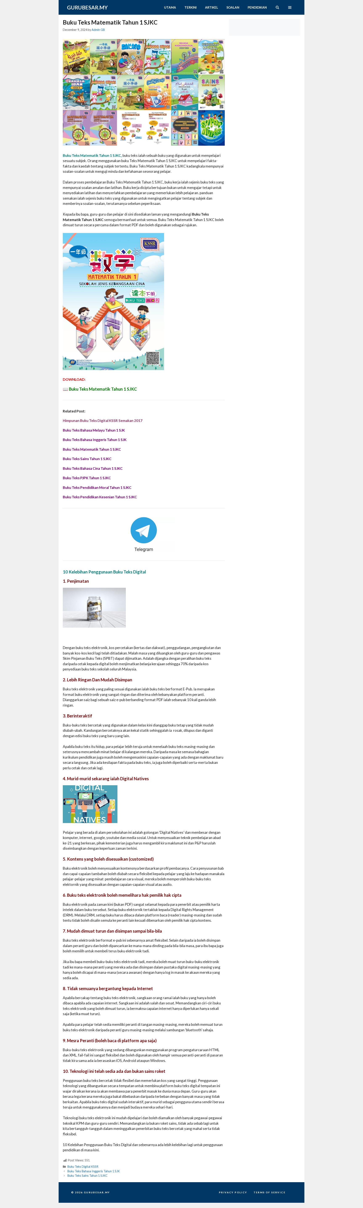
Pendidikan (257, 7)
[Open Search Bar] (277, 7)
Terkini (190, 7)
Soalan (232, 7)
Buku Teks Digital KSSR (82, 1166)
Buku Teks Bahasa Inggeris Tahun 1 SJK (93, 1171)
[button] (290, 7)
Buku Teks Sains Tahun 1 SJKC (87, 1175)
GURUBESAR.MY (87, 7)
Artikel (211, 7)
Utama (170, 7)
